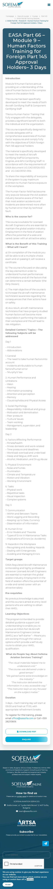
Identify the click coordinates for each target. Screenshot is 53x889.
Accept (7, 884)
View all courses (23, 16)
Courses (35, 16)
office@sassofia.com (22, 718)
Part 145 (44, 16)
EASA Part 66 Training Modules (28, 18)
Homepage (10, 16)
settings (30, 879)
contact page (21, 796)
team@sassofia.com (28, 811)
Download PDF (27, 732)
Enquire (26, 739)
